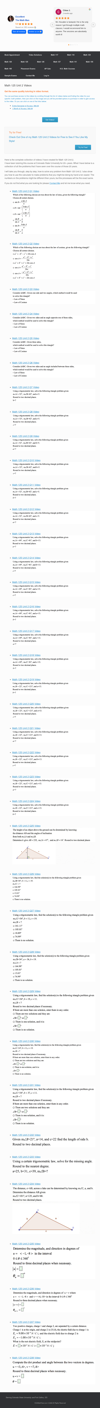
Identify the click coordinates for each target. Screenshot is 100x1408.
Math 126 (40, 61)
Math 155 (89, 61)
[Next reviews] (93, 24)
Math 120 (8, 61)
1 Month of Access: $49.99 (22, 108)
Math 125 (24, 61)
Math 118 (70, 55)
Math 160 (8, 68)
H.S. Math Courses (67, 68)
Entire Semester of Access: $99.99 (25, 105)
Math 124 (87, 55)
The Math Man (22, 20)
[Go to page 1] (70, 44)
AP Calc (47, 68)
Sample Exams (11, 75)
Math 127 (57, 61)
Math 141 (73, 61)
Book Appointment (12, 55)
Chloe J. (66, 10)
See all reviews (19, 32)
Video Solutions (35, 55)
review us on (34, 32)
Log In (46, 75)
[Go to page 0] (68, 44)
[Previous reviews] (52, 24)
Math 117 (54, 55)
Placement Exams (28, 68)
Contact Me (30, 75)
